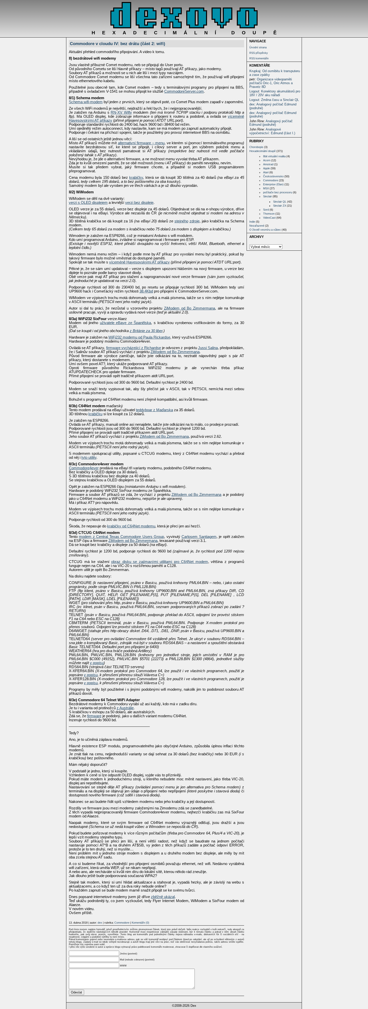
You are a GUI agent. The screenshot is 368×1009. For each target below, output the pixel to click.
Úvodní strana (258, 47)
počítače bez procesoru (277, 192)
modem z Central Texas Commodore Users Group (121, 537)
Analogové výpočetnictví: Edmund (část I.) (272, 131)
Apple (266, 168)
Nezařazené (256, 225)
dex (252, 104)
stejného (181, 221)
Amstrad (268, 164)
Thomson (269, 213)
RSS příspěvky (258, 52)
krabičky (136, 178)
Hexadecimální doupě (262, 151)
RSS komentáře (259, 58)
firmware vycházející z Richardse (133, 348)
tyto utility (88, 458)
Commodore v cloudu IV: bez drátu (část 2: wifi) (117, 43)
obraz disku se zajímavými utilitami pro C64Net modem (159, 562)
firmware (94, 716)
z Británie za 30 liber (146, 331)
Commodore (270, 180)
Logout (254, 91)
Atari (266, 172)
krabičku (95, 414)
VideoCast (269, 217)
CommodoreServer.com (184, 91)
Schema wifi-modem (86, 102)
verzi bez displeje (139, 203)
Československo (273, 176)
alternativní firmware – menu (141, 143)
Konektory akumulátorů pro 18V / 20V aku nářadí (274, 93)
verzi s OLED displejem (88, 203)
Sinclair (267, 196)
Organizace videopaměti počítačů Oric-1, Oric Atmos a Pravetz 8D (271, 82)
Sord (266, 209)
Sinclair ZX (279, 205)
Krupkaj (254, 71)
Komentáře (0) (140, 922)
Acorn (266, 160)
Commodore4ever (84, 468)
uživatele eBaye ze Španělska (125, 323)
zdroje (195, 221)
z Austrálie (125, 708)
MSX (266, 188)
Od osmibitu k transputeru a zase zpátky (274, 73)
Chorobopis (256, 147)
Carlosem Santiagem (198, 537)
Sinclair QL (279, 201)
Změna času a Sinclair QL (280, 100)
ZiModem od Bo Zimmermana (189, 308)
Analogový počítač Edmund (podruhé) (272, 106)
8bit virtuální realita (274, 156)
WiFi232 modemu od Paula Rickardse (139, 337)
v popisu (97, 663)
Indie (252, 221)
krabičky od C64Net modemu (131, 526)
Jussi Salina (208, 348)
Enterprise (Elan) (273, 184)
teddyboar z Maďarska (154, 410)
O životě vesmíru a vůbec (265, 229)
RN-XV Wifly (121, 112)
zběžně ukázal (163, 897)
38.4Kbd (146, 291)
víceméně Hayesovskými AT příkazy (139, 262)
